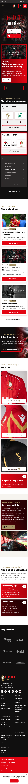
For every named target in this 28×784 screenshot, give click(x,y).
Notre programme (20, 735)
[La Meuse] (20, 662)
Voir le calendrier (15, 36)
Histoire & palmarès (6, 735)
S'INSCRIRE (14, 781)
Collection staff (12, 469)
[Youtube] (20, 691)
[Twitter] (9, 691)
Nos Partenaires (5, 753)
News (2, 698)
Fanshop (20, 6)
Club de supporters (20, 705)
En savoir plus (10, 527)
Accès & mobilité (5, 719)
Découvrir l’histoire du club (12, 349)
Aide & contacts (5, 708)
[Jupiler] (20, 640)
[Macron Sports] (7, 651)
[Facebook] (5, 691)
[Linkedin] (13, 691)
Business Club (2, 1)
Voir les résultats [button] (14, 127)
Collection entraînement (13, 435)
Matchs (3, 701)
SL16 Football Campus (5, 738)
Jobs (2, 742)
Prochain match (15, 31)
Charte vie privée (5, 768)
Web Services (4, 765)
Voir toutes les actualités (13, 319)
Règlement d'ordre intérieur (8, 762)
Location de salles (6, 727)
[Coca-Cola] (20, 651)
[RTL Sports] (7, 662)
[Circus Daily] (7, 640)
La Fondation (18, 738)
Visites (3, 722)
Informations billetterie (18, 702)
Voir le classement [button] (14, 184)
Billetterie (25, 6)
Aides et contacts (18, 1)
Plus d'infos (6, 80)
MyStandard (21, 1)
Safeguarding (8, 1)
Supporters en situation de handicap (19, 709)
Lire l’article (12, 243)
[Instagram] (2, 691)
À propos (3, 750)
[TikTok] (16, 691)
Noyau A (17, 719)
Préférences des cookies (7, 771)
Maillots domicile (12, 401)
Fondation (5, 1)
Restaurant (4, 724)
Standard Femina (20, 722)
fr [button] (23, 1)
